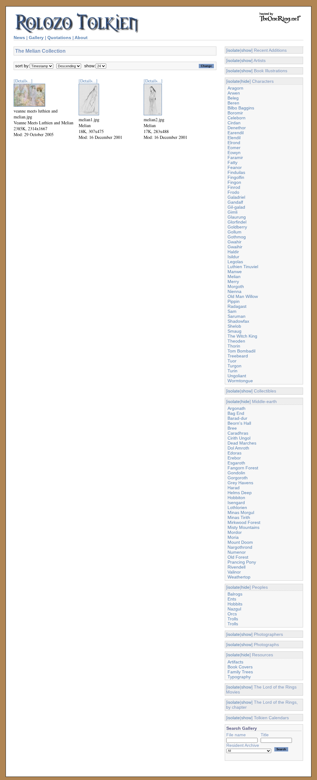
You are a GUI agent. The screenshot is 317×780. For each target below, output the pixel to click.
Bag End (236, 413)
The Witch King (242, 336)
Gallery (36, 37)
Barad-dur (237, 418)
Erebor (234, 457)
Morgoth (236, 286)
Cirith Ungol (239, 438)
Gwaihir (235, 246)
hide (245, 81)
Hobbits (235, 603)
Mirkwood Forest (244, 522)
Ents (232, 598)
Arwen (234, 93)
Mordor (235, 532)
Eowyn (234, 152)
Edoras (234, 452)
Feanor (235, 167)
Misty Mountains (243, 527)
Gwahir (234, 241)
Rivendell (236, 567)
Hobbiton (236, 497)
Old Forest (238, 557)
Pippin (234, 301)
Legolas (235, 261)
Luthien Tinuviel (243, 266)
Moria (233, 537)
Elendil (234, 137)
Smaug (234, 331)
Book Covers (240, 666)
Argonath (236, 408)
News (19, 37)
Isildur (233, 256)
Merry (233, 281)
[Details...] (23, 81)
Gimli (232, 212)
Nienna (234, 291)
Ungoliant (237, 375)
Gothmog (237, 236)
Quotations (59, 37)
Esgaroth (236, 462)
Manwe (235, 271)
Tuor (232, 360)
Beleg (233, 97)
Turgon (234, 365)
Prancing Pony (242, 562)
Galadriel (236, 197)
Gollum (234, 231)
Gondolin (236, 472)
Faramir (235, 157)
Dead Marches (242, 443)
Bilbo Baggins (241, 107)
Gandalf (235, 202)
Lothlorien (237, 507)
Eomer (234, 147)
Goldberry (237, 226)
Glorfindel (237, 221)
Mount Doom (240, 542)
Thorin (234, 345)
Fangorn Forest (243, 467)
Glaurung (237, 217)
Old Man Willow (243, 296)
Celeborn (236, 117)
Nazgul (234, 608)
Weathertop (239, 576)
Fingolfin (236, 177)
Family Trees (240, 671)
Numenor (237, 552)
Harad (234, 487)
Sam (232, 311)
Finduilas (236, 172)
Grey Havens (240, 482)
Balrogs (235, 594)
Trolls (233, 618)
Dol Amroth (238, 447)
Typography (239, 676)
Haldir (233, 251)
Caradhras (238, 433)
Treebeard (238, 355)
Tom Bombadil (241, 350)
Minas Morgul (241, 512)
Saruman (236, 316)
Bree (232, 428)
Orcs (232, 613)
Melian (234, 276)
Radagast (237, 306)
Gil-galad (236, 207)
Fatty (232, 162)
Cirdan (234, 122)
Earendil (236, 132)
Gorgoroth (238, 477)
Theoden (236, 341)
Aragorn (235, 88)
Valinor (234, 571)
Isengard (236, 502)
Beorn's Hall (239, 423)
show (246, 50)
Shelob (234, 326)
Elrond (234, 142)
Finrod (234, 187)
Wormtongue (240, 380)
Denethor (237, 127)
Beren (233, 102)
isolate (233, 50)
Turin (232, 370)
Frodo (233, 192)
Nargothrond (240, 547)
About (81, 37)
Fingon (234, 182)
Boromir (235, 112)
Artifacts (235, 661)
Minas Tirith (239, 517)
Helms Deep (240, 492)
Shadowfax (238, 321)
